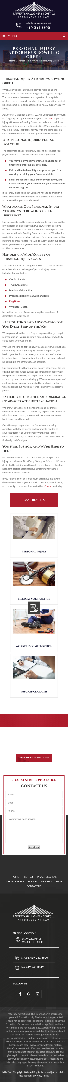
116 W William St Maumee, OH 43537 (32, 940)
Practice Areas (47, 876)
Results (32, 881)
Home (15, 876)
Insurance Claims (34, 691)
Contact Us (34, 886)
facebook (20, 994)
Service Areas (15, 881)
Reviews (46, 881)
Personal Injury (34, 551)
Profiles (28, 876)
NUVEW (6, 1072)
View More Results (31, 757)
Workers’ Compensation (34, 646)
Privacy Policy (41, 1075)
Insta (38, 994)
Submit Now (34, 847)
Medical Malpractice (34, 599)
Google (29, 994)
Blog (59, 881)
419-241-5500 (38, 28)
